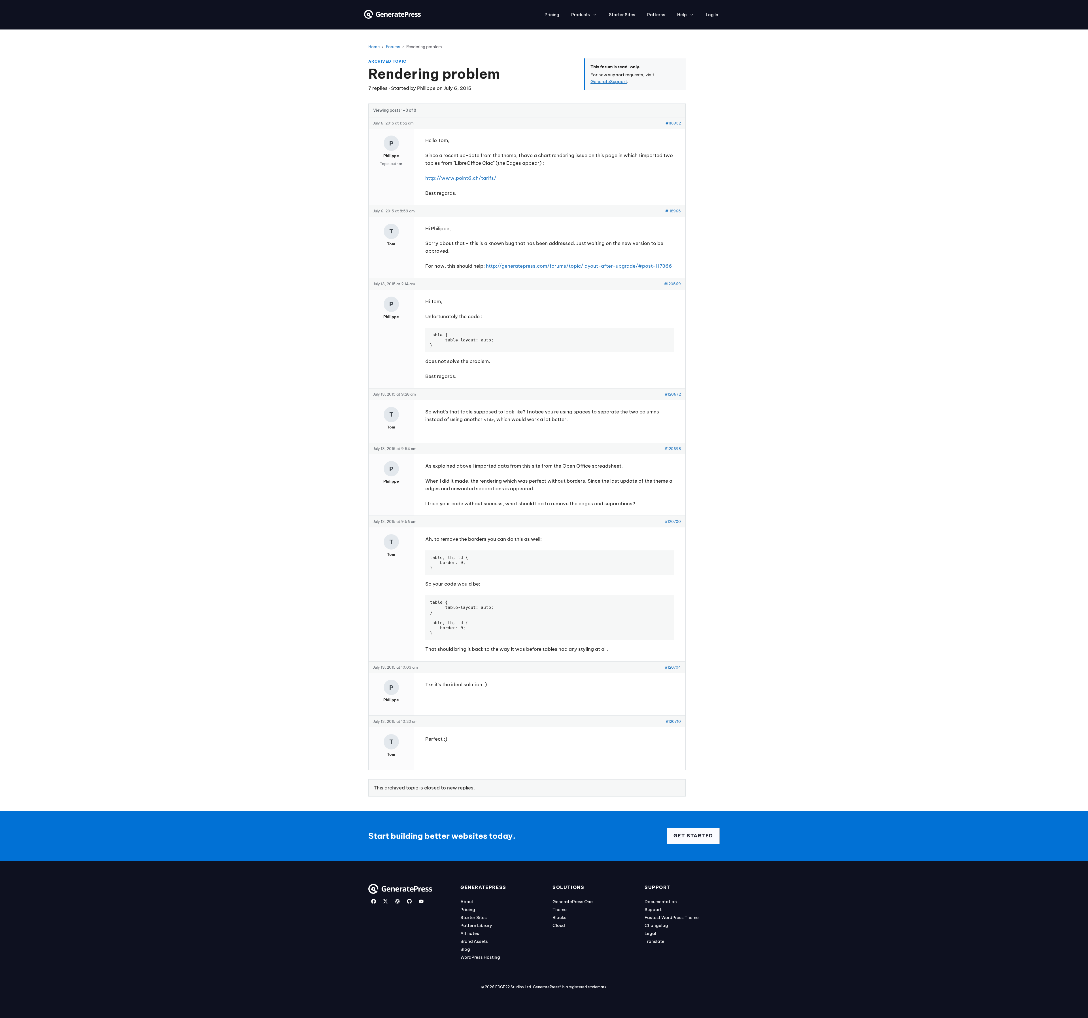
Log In (712, 14)
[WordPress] (397, 901)
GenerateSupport (608, 81)
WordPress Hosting (480, 957)
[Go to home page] (392, 17)
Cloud (558, 925)
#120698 (672, 448)
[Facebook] (373, 901)
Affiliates (469, 933)
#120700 (673, 521)
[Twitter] (385, 901)
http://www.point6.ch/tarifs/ (460, 178)
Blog (465, 949)
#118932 (673, 123)
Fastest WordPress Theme (672, 917)
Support (653, 909)
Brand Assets (474, 941)
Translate (654, 941)
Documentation (661, 901)
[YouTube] (421, 901)
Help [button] (682, 14)
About (466, 901)
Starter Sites (622, 14)
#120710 (673, 721)
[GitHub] (409, 901)
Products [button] (580, 14)
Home (374, 46)
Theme (559, 909)
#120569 (672, 284)
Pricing (552, 14)
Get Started (693, 836)
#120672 (673, 394)
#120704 (673, 667)
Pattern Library (476, 925)
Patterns (656, 14)
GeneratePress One (572, 901)
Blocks (559, 917)
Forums (393, 46)
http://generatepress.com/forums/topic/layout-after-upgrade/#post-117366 (579, 266)
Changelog (656, 925)
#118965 (673, 211)
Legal (650, 933)
